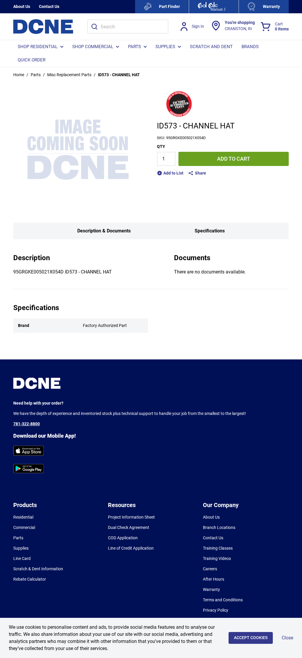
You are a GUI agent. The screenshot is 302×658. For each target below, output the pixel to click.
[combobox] (127, 26)
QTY (161, 146)
